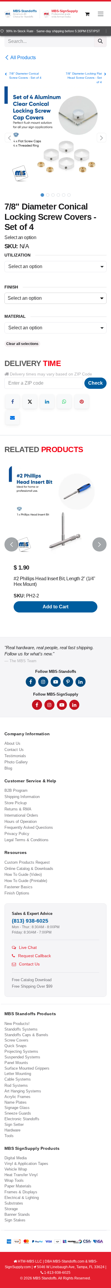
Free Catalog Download (32, 980)
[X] (30, 401)
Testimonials (15, 756)
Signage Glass (17, 1107)
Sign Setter (14, 1124)
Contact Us (14, 749)
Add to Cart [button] (55, 606)
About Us (12, 743)
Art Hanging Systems (22, 1091)
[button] (9, 137)
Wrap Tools (14, 1180)
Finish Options (16, 893)
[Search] (100, 41)
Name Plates (15, 1102)
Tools (9, 1136)
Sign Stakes (14, 1220)
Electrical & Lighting (21, 1197)
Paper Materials (17, 1186)
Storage (11, 1209)
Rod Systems (16, 1085)
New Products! (17, 1023)
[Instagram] (43, 682)
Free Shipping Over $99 (32, 986)
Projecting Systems (21, 1051)
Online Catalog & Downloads (28, 868)
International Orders (21, 815)
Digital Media (15, 1158)
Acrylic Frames (17, 1096)
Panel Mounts (16, 1062)
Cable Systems (17, 1079)
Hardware (12, 1130)
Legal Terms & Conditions (26, 840)
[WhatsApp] (64, 401)
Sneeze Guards (17, 1113)
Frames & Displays (20, 1192)
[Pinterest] (82, 401)
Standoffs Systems (21, 1029)
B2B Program (16, 790)
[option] (55, 544)
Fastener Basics (18, 887)
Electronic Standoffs (21, 1119)
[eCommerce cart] (87, 14)
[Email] (12, 417)
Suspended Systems (22, 1057)
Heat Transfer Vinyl (21, 1175)
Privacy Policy (16, 833)
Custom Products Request (27, 862)
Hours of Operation (20, 821)
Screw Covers (16, 1040)
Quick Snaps (15, 1046)
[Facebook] (12, 401)
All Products (23, 57)
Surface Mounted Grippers (26, 1068)
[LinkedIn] (47, 401)
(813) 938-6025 (30, 921)
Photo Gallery (16, 762)
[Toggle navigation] (101, 14)
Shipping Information (22, 796)
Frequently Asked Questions (28, 827)
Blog (8, 768)
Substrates (13, 1203)
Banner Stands (17, 1214)
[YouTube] (56, 682)
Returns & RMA (17, 809)
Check (95, 383)
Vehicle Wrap (15, 1169)
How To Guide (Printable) (25, 880)
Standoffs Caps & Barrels (26, 1035)
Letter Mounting (17, 1073)
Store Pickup (15, 803)
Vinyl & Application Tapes (26, 1163)
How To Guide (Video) (23, 874)
